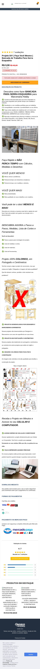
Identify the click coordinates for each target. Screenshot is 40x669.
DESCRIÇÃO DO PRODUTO (11, 87)
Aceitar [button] (31, 654)
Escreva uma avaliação (20, 558)
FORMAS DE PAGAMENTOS (12, 496)
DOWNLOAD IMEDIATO (10, 485)
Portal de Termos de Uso (9, 664)
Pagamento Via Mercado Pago (14, 520)
